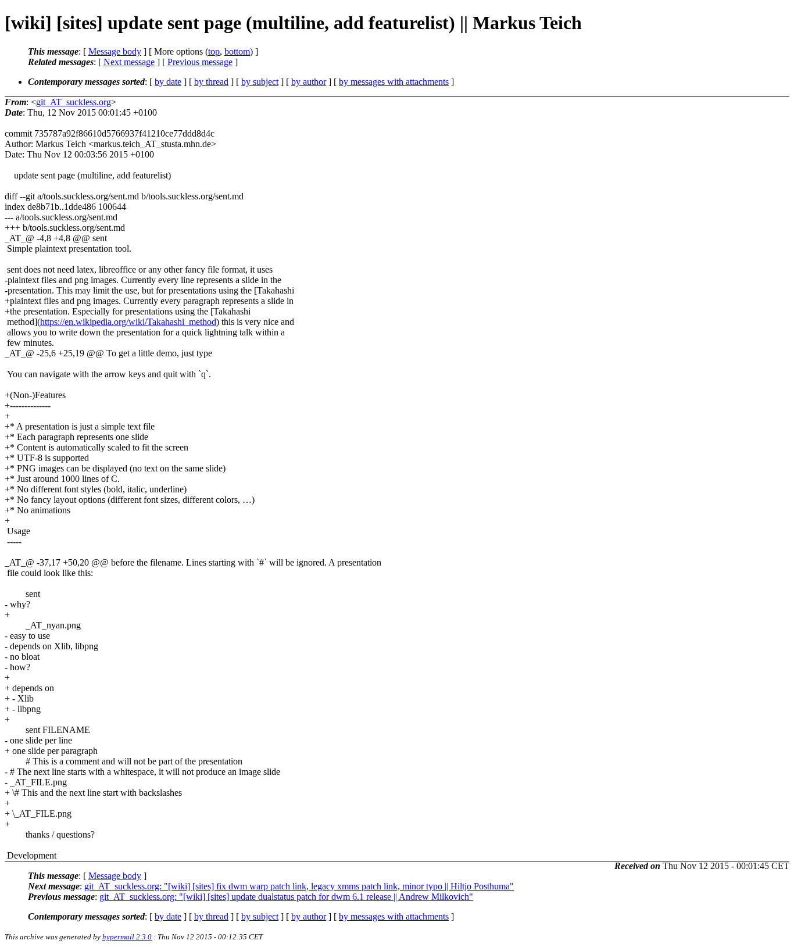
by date (168, 82)
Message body (114, 51)
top (214, 51)
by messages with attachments (394, 82)
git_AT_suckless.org (73, 102)
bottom (237, 51)
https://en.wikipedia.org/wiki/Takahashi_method (128, 322)
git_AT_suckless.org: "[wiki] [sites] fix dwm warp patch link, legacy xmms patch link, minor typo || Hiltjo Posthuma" (299, 886)
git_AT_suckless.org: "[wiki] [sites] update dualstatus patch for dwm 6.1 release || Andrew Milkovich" (286, 897)
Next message (129, 62)
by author (308, 82)
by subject (259, 82)
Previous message (200, 62)
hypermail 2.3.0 (127, 936)
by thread (211, 82)
